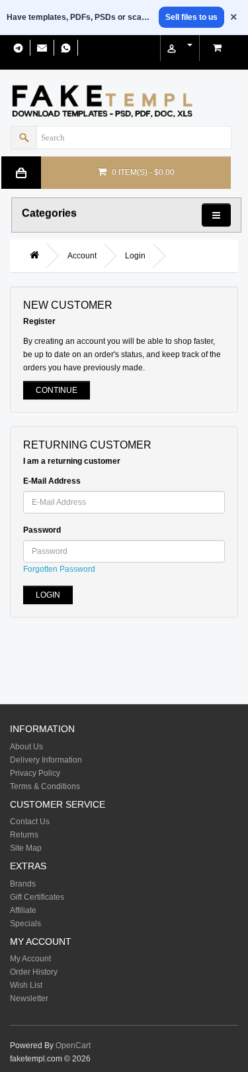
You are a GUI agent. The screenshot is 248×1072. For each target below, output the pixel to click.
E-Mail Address (52, 481)
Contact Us (30, 821)
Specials (25, 923)
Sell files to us (191, 17)
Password (42, 530)
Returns (24, 834)
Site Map (26, 848)
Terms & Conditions (45, 786)
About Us (26, 746)
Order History (34, 972)
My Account (30, 958)
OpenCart (73, 1045)
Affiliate (23, 910)
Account (82, 255)
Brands (23, 883)
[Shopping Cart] (218, 46)
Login (135, 255)
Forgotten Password (59, 569)
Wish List (26, 985)
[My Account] (180, 45)
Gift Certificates (37, 897)
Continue (56, 390)
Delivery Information (46, 760)
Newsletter (29, 998)
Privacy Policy (35, 773)
